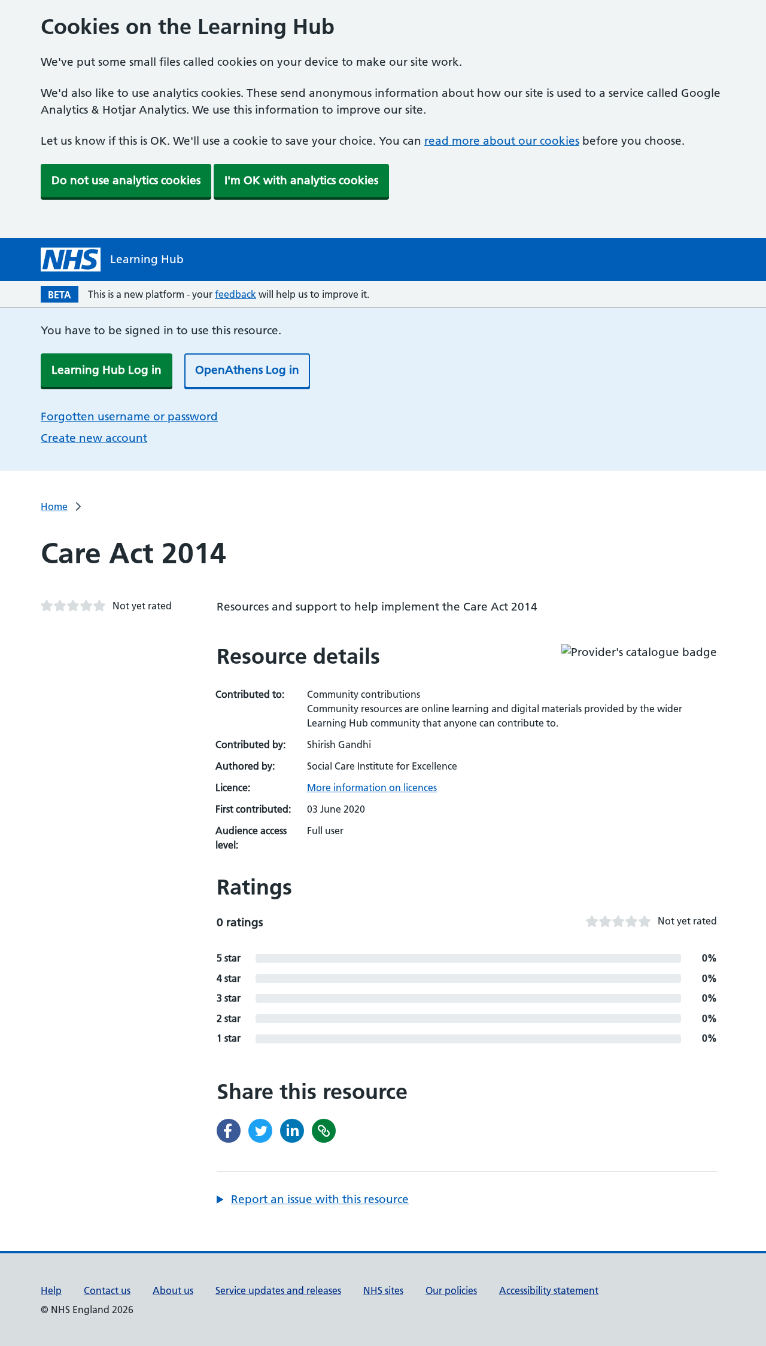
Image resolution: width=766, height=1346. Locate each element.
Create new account (94, 438)
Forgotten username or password (129, 416)
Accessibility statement (548, 1290)
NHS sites (383, 1290)
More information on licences (372, 787)
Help (51, 1290)
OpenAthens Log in (247, 370)
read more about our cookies (501, 141)
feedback (235, 294)
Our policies (451, 1290)
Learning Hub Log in (106, 370)
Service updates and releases (278, 1290)
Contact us (107, 1290)
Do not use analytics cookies (125, 180)
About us (173, 1290)
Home (54, 506)
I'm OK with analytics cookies (301, 180)
